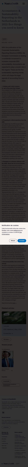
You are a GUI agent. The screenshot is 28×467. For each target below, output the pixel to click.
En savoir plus (7, 333)
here (14, 303)
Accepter (21, 240)
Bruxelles (4, 439)
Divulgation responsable (20, 446)
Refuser (13, 240)
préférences (17, 230)
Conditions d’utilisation (20, 450)
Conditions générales (20, 440)
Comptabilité (6, 381)
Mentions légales (19, 448)
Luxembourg (5, 443)
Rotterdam (4, 448)
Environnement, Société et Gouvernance (9, 385)
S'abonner (6, 427)
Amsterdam (4, 436)
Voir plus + (6, 339)
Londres (4, 441)
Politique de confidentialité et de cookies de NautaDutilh (20, 436)
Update (4, 39)
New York (4, 445)
